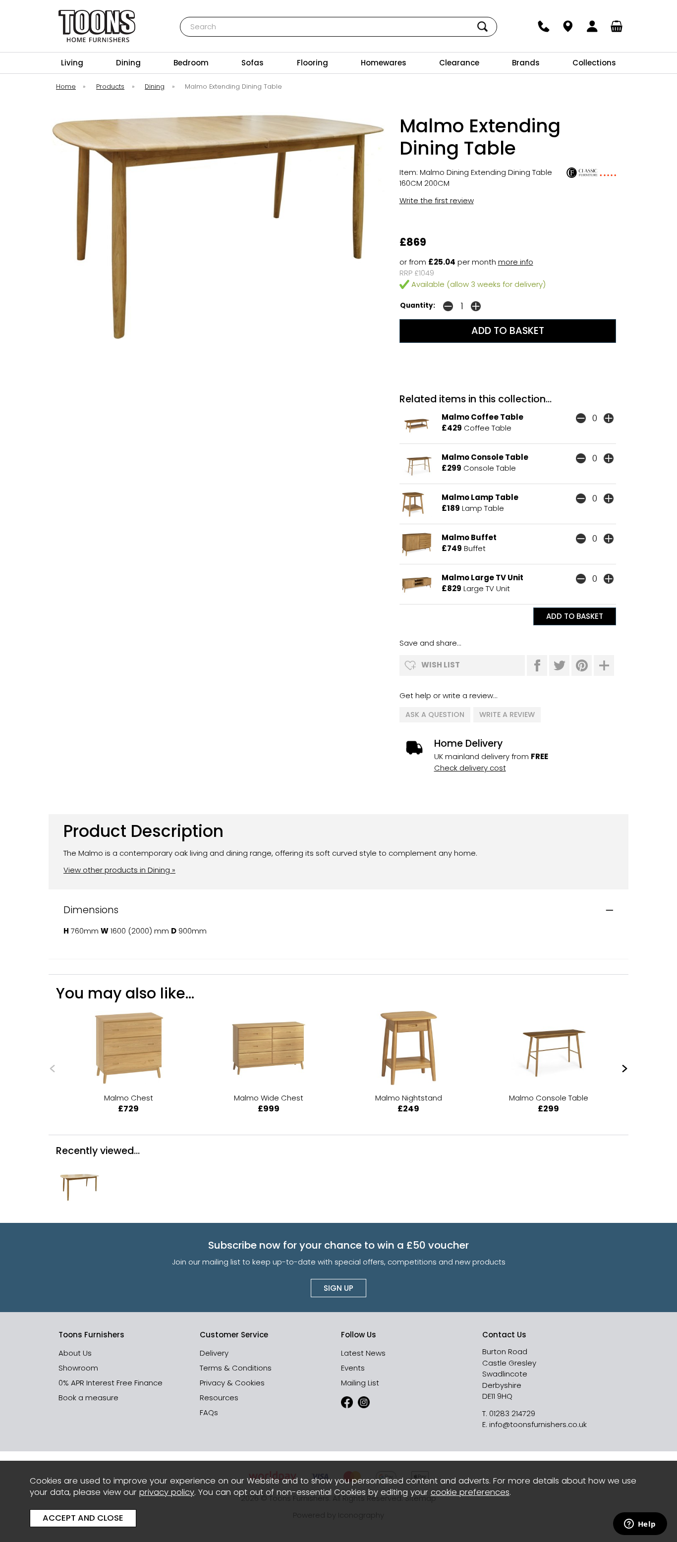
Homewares (383, 62)
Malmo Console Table (485, 457)
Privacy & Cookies (232, 1382)
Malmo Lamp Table (480, 497)
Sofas (252, 62)
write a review (507, 714)
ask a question (434, 714)
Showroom (78, 1368)
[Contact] (544, 26)
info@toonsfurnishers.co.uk (538, 1424)
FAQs (209, 1412)
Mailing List (360, 1382)
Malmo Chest (128, 1098)
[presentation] (52, 1068)
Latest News (363, 1353)
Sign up (338, 1288)
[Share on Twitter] (559, 665)
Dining (128, 62)
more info (515, 262)
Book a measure (88, 1397)
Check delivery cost (470, 768)
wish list (440, 665)
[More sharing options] (604, 665)
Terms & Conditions (236, 1368)
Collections (594, 62)
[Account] (592, 26)
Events (353, 1368)
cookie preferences (470, 1492)
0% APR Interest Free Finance (110, 1382)
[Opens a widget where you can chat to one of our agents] (640, 1524)
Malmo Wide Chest (268, 1098)
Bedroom (191, 62)
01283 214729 (512, 1413)
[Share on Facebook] (537, 665)
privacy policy (166, 1492)
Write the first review (436, 200)
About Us (75, 1353)
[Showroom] (568, 26)
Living (72, 62)
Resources (219, 1397)
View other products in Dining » (119, 870)
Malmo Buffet (469, 537)
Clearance (459, 62)
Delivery (214, 1353)
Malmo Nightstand (408, 1098)
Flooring (312, 62)
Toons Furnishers (97, 26)
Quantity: (417, 305)
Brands (526, 62)
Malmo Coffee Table (482, 417)
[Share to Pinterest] (581, 665)
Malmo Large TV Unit (482, 577)
